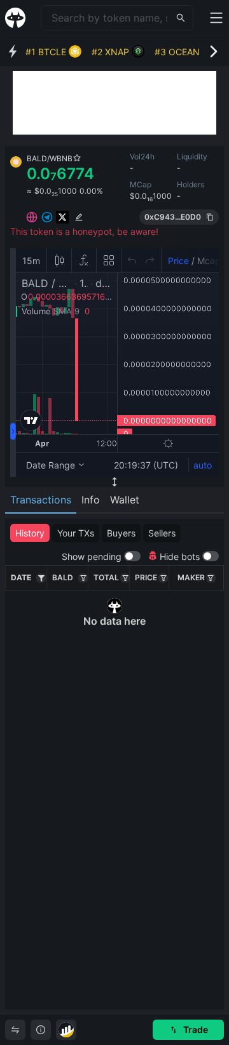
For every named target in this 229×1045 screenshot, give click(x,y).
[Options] (41, 578)
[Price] (163, 578)
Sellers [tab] (162, 533)
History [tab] (30, 533)
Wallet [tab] (124, 499)
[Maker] (211, 578)
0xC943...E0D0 (172, 217)
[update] (79, 217)
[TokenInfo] (41, 1030)
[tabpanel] (114, 764)
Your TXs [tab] (75, 533)
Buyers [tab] (121, 533)
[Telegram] (47, 217)
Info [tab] (90, 499)
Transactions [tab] (40, 499)
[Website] (31, 217)
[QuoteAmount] (125, 578)
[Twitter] (62, 217)
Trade (195, 1029)
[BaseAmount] (83, 578)
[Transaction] (15, 1030)
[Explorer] (66, 1030)
